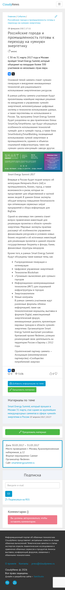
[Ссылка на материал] (56, 16)
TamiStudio (39, 576)
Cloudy (11, 4)
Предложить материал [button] (23, 389)
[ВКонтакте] (9, 73)
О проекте (10, 563)
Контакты (23, 563)
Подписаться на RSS (19, 499)
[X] (13, 73)
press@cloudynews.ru (43, 563)
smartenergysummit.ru (22, 462)
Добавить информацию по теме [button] (28, 383)
